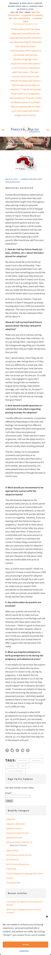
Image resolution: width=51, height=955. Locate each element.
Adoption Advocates (29, 179)
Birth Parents (12, 859)
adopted (24, 766)
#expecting (22, 760)
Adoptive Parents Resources (19, 842)
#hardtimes (36, 760)
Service (9, 878)
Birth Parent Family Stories (19, 855)
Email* (8, 793)
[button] (47, 916)
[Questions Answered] (25, 162)
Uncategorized (13, 882)
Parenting (11, 868)
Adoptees (10, 819)
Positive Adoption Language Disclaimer (24, 873)
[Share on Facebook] (7, 750)
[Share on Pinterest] (28, 750)
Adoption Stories (14, 828)
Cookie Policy (24, 951)
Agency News (12, 850)
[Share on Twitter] (12, 750)
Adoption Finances (18, 845)
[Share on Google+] (17, 750)
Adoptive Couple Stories (17, 833)
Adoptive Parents (14, 837)
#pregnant (11, 766)
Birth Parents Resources (17, 864)
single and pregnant (15, 771)
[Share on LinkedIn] (22, 750)
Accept (25, 944)
